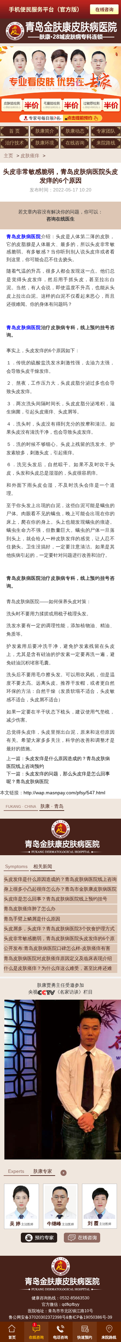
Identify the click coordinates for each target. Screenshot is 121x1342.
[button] (85, 1330)
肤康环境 (44, 142)
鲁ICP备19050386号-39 (90, 1317)
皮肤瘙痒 (30, 155)
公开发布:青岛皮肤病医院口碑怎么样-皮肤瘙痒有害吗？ (57, 949)
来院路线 (105, 142)
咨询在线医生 (60, 219)
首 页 (14, 131)
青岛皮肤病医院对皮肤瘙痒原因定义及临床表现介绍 (58, 958)
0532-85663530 (74, 1298)
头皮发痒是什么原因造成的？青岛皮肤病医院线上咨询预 (60, 880)
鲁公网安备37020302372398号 (37, 1317)
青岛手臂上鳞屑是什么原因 (32, 919)
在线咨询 (75, 142)
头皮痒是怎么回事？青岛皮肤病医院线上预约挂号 (55, 899)
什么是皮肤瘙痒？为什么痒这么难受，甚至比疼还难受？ (58, 969)
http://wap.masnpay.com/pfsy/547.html (64, 792)
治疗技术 (14, 142)
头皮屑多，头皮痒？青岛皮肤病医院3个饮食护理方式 (59, 928)
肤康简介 (44, 131)
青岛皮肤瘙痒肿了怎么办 (29, 908)
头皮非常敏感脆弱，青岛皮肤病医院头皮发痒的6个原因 (59, 939)
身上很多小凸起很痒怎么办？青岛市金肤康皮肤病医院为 (60, 890)
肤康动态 (75, 131)
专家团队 (105, 131)
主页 (8, 155)
